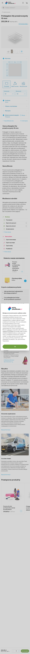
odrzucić (9, 330)
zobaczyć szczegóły (8, 331)
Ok (15, 346)
